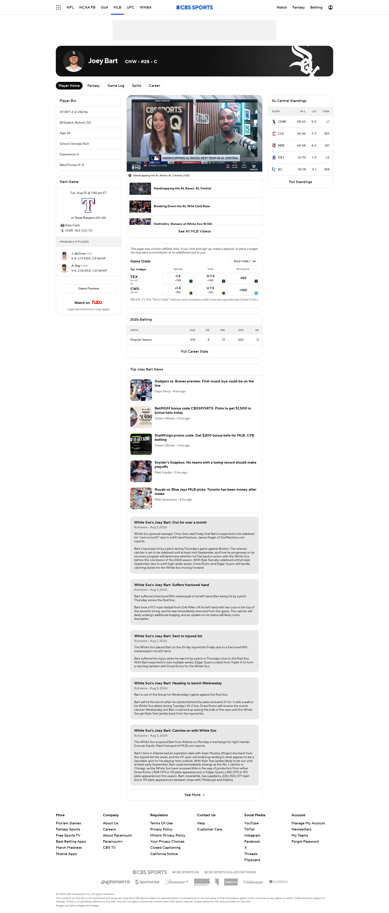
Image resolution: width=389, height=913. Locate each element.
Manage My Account (308, 823)
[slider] (194, 158)
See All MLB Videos (194, 231)
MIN (281, 146)
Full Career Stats (194, 351)
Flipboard (252, 860)
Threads (250, 854)
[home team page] (88, 205)
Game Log (115, 85)
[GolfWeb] (278, 882)
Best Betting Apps (71, 841)
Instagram (252, 835)
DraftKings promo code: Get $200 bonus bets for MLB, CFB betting (204, 437)
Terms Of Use (161, 823)
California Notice (164, 849)
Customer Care (209, 829)
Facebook (252, 841)
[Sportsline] (148, 881)
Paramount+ (113, 841)
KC (280, 170)
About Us (110, 823)
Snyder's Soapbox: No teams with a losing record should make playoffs (205, 464)
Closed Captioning (165, 843)
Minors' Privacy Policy (167, 835)
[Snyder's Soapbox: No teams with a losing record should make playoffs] (141, 471)
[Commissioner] (206, 880)
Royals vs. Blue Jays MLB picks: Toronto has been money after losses (205, 491)
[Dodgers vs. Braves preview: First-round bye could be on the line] (141, 390)
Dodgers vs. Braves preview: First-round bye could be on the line (204, 383)
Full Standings (300, 182)
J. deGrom (79, 254)
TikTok (249, 829)
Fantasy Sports (68, 829)
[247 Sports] (115, 881)
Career (154, 85)
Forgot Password (305, 841)
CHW (282, 122)
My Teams (300, 835)
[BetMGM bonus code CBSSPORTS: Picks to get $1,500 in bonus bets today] (141, 417)
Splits (136, 85)
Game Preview (88, 289)
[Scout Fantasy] (253, 881)
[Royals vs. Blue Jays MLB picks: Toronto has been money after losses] (141, 498)
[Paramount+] (177, 881)
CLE (281, 134)
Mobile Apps (66, 854)
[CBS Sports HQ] (185, 871)
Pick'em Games (68, 823)
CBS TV (109, 847)
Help (201, 823)
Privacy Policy (161, 829)
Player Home (69, 85)
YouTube (251, 823)
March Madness (69, 847)
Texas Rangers (85, 218)
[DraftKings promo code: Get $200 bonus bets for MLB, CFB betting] (141, 444)
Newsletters (301, 829)
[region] (194, 133)
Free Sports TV (68, 835)
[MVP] (231, 880)
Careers (109, 829)
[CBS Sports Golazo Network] (230, 871)
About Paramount (117, 835)
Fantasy (93, 85)
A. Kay (76, 266)
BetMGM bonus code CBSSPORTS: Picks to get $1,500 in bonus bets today (203, 410)
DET (281, 158)
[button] (58, 7)
